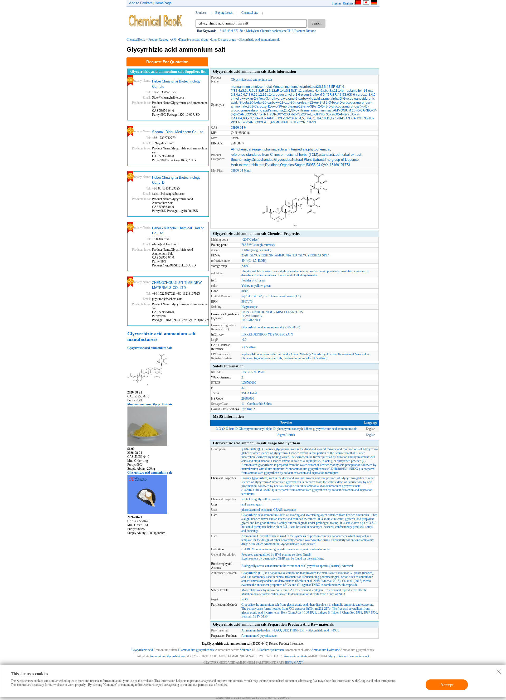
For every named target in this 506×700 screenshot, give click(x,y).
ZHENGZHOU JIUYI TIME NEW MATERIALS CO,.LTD (177, 285)
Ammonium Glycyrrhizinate (258, 636)
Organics (287, 165)
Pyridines (272, 165)
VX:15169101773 (337, 165)
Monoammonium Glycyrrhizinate (149, 404)
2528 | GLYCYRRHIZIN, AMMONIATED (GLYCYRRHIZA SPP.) (285, 255)
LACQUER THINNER (289, 630)
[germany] (374, 3)
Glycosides (282, 160)
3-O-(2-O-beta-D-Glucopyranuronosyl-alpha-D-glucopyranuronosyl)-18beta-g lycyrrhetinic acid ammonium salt (286, 429)
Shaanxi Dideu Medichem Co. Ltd (177, 132)
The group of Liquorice (342, 160)
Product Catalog (158, 39)
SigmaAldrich (286, 435)
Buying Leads (224, 12)
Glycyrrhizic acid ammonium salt (259, 39)
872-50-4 (239, 31)
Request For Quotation (167, 62)
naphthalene (279, 31)
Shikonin (245, 650)
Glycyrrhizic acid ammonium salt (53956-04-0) (270, 327)
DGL (336, 630)
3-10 (244, 388)
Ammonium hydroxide (255, 630)
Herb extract (240, 165)
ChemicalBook (135, 39)
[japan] (366, 3)
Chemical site (249, 12)
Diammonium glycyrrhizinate (196, 650)
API (173, 39)
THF (290, 31)
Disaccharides (262, 160)
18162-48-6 (225, 31)
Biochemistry (241, 160)
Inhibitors (257, 165)
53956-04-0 (314, 165)
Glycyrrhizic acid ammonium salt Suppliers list (168, 72)
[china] (358, 3)
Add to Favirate (141, 3)
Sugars (300, 165)
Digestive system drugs (193, 39)
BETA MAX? (294, 662)
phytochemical (319, 149)
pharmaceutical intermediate (285, 149)
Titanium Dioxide (305, 31)
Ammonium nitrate (295, 656)
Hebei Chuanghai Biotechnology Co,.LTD (176, 180)
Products (201, 12)
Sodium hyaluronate (271, 650)
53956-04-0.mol (241, 170)
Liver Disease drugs (223, 39)
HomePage (163, 3)
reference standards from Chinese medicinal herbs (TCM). (275, 155)
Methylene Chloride (258, 31)
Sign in (336, 3)
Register (348, 3)
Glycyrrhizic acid (318, 630)
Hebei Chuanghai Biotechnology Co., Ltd (176, 84)
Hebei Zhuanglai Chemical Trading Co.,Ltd (178, 230)
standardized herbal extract (340, 155)
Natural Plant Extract (308, 160)
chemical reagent (250, 149)
